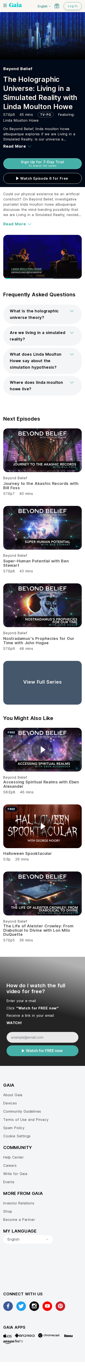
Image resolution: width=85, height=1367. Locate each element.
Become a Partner (19, 1219)
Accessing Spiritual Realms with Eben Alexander (41, 784)
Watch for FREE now (44, 1050)
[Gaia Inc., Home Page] (15, 5)
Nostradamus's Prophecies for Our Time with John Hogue (38, 640)
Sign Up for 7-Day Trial (42, 163)
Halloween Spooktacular (27, 853)
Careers (10, 1165)
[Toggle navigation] (5, 5)
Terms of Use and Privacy (25, 1119)
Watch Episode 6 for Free (44, 178)
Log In (73, 6)
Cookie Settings (17, 1136)
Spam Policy (14, 1128)
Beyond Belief (17, 68)
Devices (10, 1103)
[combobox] (28, 1239)
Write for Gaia (15, 1174)
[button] (42, 314)
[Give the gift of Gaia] (56, 5)
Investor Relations (18, 1203)
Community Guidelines (22, 1111)
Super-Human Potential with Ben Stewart (36, 563)
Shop (7, 1211)
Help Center (13, 1157)
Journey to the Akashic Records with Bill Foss (40, 485)
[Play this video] (42, 749)
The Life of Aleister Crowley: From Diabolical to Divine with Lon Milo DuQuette (38, 930)
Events (9, 1182)
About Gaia (12, 1095)
